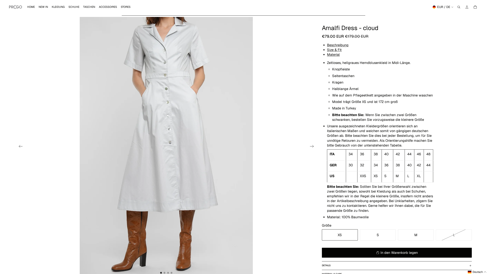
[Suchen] (459, 7)
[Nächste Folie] (313, 147)
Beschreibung (338, 45)
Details (326, 265)
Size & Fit (334, 50)
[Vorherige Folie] (19, 147)
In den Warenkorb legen (399, 252)
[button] (477, 272)
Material (333, 54)
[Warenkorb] (475, 7)
